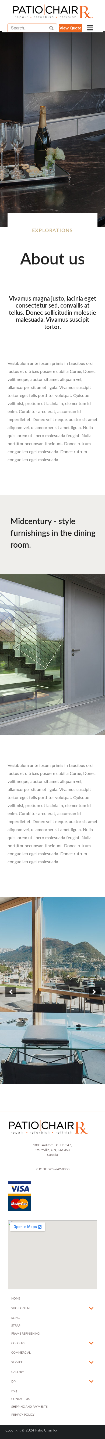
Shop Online (21, 1308)
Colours (18, 1343)
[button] (70, 28)
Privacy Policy (22, 1414)
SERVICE (17, 1362)
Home (15, 1298)
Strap (15, 1325)
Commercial (21, 1352)
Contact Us (20, 1399)
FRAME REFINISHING (25, 1333)
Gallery (17, 1371)
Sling (15, 1317)
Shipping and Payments (29, 1406)
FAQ (14, 1390)
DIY (13, 1381)
